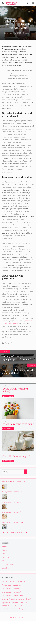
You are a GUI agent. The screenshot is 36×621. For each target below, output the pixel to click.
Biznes (4, 547)
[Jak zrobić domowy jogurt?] (18, 450)
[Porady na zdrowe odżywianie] (18, 417)
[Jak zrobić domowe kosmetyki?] (4, 518)
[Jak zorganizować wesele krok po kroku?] (4, 528)
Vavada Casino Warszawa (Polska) (15, 390)
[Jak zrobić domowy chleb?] (4, 508)
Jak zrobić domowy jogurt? (16, 456)
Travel (4, 561)
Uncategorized (7, 564)
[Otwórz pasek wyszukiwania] (27, 3)
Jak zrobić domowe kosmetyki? (13, 522)
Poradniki (8, 343)
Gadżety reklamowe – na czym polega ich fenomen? (16, 358)
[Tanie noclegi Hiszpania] (9, 3)
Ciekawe (5, 550)
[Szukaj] (25, 471)
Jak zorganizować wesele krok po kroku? (16, 532)
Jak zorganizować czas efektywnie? (14, 609)
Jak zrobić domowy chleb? (11, 512)
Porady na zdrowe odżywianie (18, 423)
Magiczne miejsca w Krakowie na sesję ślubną (18, 372)
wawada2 (4, 386)
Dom (3, 554)
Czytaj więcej (7, 396)
